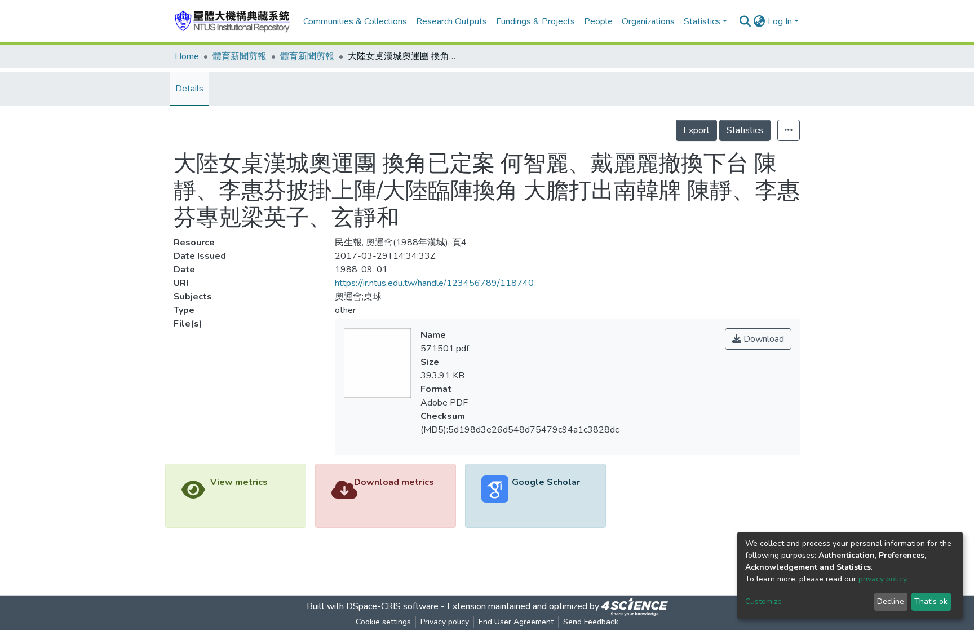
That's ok (931, 601)
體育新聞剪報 (239, 56)
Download (762, 339)
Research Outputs (451, 21)
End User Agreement (516, 621)
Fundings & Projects (535, 21)
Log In (780, 21)
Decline (890, 601)
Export (696, 130)
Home (187, 56)
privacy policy (882, 579)
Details (189, 88)
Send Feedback (590, 621)
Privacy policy (444, 621)
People (598, 21)
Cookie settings (383, 621)
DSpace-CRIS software (392, 606)
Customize (763, 601)
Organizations (648, 21)
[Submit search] (745, 21)
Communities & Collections (355, 21)
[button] (759, 21)
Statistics (745, 130)
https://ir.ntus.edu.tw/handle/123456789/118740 (434, 283)
